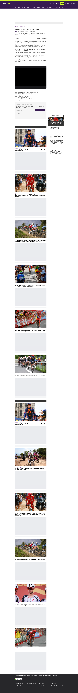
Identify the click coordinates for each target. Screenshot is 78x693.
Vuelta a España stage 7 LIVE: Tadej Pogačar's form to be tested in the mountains (56, 123)
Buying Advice (49, 7)
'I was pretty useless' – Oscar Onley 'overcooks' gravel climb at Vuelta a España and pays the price (56, 136)
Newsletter (44, 38)
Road (24, 26)
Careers (28, 685)
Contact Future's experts (31, 683)
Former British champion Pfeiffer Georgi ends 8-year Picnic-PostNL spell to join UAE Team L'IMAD (56, 129)
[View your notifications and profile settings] (71, 3)
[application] (30, 77)
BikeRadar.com (21, 31)
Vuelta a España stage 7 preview (27, 22)
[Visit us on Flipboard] (58, 3)
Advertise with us (42, 685)
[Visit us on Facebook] (51, 3)
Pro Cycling (16, 26)
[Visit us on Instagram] (54, 3)
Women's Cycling (31, 7)
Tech (43, 7)
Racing (23, 7)
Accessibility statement (19, 685)
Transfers (46, 22)
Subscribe (62, 3)
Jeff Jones (26, 31)
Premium (38, 7)
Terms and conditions (19, 683)
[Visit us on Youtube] (56, 3)
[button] (75, 3)
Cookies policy (53, 683)
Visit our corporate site (52, 675)
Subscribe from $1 (54, 22)
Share (17, 38)
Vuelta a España (39, 22)
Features (56, 7)
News (19, 7)
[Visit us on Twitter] (52, 3)
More (60, 7)
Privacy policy (41, 683)
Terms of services (28, 113)
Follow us (38, 38)
